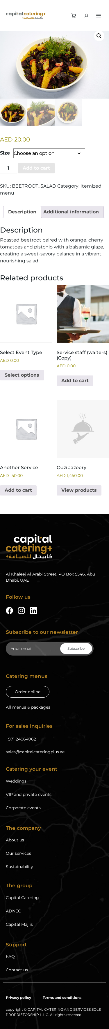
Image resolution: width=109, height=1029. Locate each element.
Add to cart (36, 168)
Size (5, 153)
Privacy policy (18, 997)
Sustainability (19, 866)
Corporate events (23, 807)
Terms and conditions (62, 997)
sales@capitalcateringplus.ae (35, 751)
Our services (18, 853)
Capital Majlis (19, 924)
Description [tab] (22, 212)
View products (79, 490)
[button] (99, 36)
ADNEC (13, 911)
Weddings (16, 781)
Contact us (17, 969)
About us (15, 840)
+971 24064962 (21, 739)
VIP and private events (28, 794)
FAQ (10, 956)
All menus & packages (28, 707)
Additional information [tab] (71, 212)
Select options (22, 375)
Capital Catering (22, 897)
